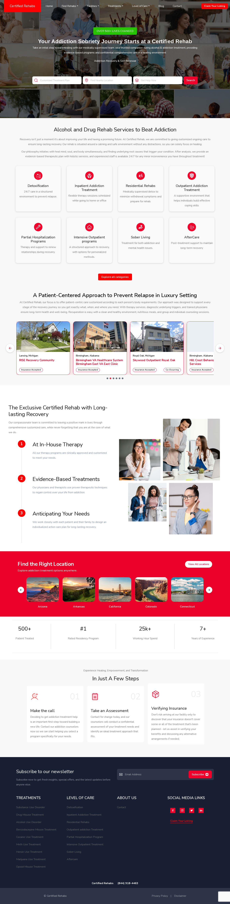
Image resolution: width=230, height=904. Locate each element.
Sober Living (74, 852)
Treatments (114, 6)
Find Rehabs (69, 6)
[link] (43, 348)
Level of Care (140, 6)
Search (190, 80)
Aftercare (72, 859)
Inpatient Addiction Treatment (84, 815)
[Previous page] (10, 348)
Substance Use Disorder (30, 807)
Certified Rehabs (22, 6)
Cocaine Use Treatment (29, 837)
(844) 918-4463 (128, 883)
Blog (161, 6)
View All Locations (198, 564)
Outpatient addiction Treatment (85, 829)
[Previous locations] (21, 590)
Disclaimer (180, 896)
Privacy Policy (160, 896)
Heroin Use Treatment (29, 852)
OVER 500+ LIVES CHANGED (115, 31)
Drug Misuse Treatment (30, 815)
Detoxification (75, 807)
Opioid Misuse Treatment (31, 867)
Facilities (92, 6)
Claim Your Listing (214, 6)
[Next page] (220, 348)
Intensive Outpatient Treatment (85, 844)
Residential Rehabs (78, 822)
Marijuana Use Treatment (31, 859)
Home (49, 6)
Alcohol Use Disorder (28, 822)
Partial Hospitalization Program (85, 837)
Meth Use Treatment (28, 844)
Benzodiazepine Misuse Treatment (36, 829)
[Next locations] (209, 590)
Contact (177, 6)
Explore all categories (115, 277)
